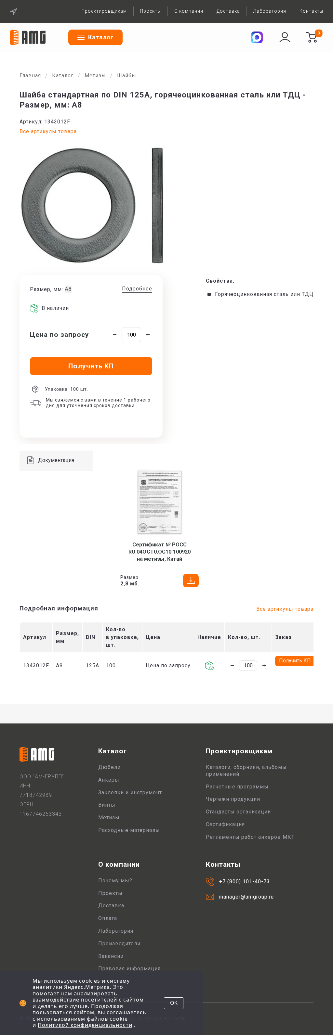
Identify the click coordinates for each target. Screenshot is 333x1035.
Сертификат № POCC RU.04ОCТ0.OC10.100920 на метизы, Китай (159, 552)
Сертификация (225, 824)
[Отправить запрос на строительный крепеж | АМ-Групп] (311, 37)
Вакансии (111, 956)
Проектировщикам (104, 11)
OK (174, 1002)
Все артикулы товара (48, 131)
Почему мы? (115, 880)
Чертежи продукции (233, 799)
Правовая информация (129, 968)
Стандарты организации (238, 812)
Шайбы (126, 75)
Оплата (107, 918)
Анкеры (108, 780)
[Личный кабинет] (284, 37)
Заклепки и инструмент (130, 792)
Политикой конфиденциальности (85, 1025)
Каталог (62, 75)
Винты (106, 805)
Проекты (150, 11)
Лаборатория (269, 11)
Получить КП (295, 661)
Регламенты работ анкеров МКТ (250, 837)
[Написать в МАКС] (257, 37)
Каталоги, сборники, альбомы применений (246, 770)
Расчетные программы (237, 787)
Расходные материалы (129, 830)
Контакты (311, 11)
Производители (119, 943)
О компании (188, 11)
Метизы (95, 75)
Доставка (228, 11)
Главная (30, 75)
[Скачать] (191, 580)
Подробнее (137, 289)
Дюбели (109, 767)
